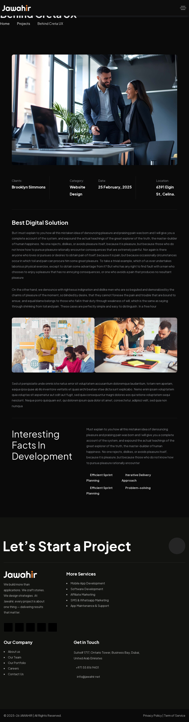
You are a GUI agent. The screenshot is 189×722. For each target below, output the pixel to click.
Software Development (87, 589)
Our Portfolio (17, 663)
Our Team (14, 657)
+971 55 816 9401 (87, 667)
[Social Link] (8, 627)
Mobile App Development (88, 583)
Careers (13, 668)
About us (14, 651)
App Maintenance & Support (90, 606)
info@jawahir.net (88, 677)
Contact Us (16, 674)
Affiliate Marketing (83, 594)
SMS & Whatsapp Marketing (90, 600)
